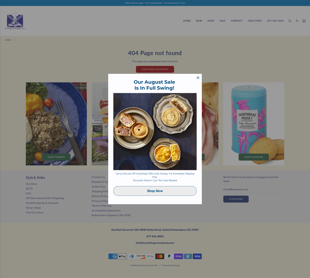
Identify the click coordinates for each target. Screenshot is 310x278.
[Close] (198, 78)
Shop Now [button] (155, 191)
